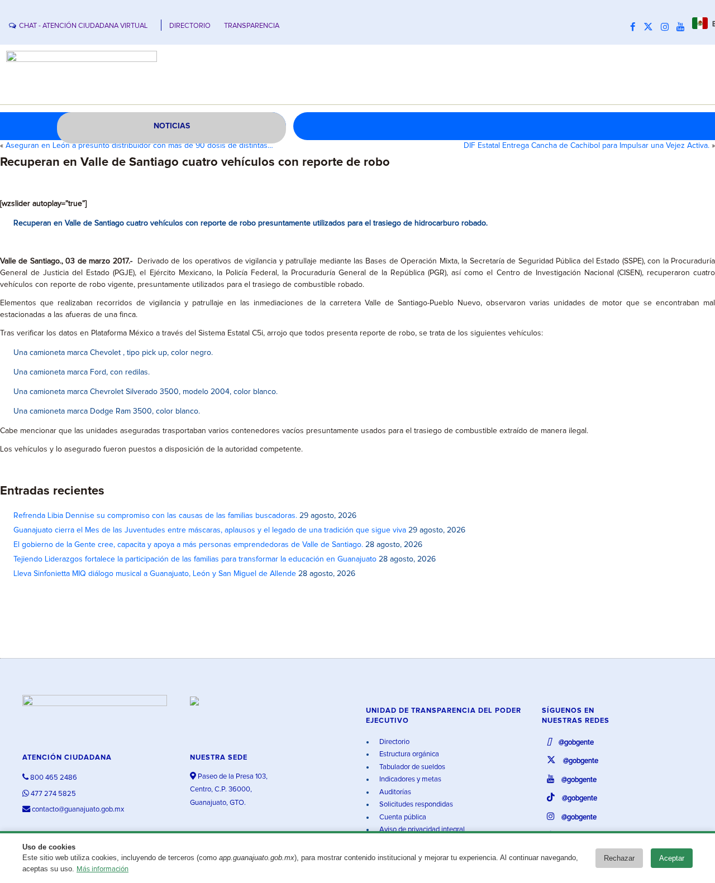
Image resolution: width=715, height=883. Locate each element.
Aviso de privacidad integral (421, 829)
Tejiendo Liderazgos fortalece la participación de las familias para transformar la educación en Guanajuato (194, 559)
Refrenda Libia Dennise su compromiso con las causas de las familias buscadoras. (155, 516)
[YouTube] (683, 27)
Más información (102, 869)
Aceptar (671, 858)
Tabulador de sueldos (411, 767)
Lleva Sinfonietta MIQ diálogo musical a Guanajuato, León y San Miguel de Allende (154, 574)
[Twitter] (651, 27)
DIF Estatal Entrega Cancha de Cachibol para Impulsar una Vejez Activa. (586, 146)
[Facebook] (635, 27)
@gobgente (575, 742)
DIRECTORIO (190, 26)
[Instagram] (667, 27)
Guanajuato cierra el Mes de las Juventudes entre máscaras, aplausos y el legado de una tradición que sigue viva (209, 530)
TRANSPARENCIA (251, 26)
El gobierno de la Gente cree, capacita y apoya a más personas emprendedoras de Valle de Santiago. (188, 545)
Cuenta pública (402, 817)
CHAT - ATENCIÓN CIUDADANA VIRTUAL (83, 26)
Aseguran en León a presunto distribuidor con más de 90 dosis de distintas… (139, 146)
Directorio (393, 742)
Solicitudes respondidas (415, 804)
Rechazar (619, 858)
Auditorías (394, 792)
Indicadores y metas (409, 779)
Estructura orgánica (408, 754)
